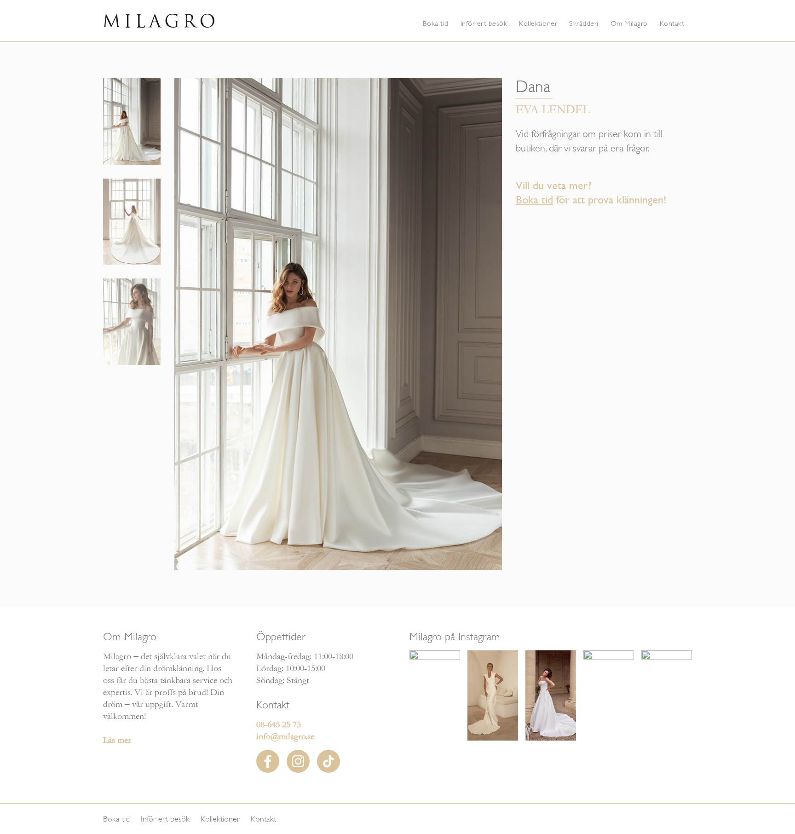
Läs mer (117, 740)
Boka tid (436, 23)
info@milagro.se (285, 736)
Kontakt (672, 23)
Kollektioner (538, 23)
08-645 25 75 (278, 724)
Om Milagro (629, 23)
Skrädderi (584, 23)
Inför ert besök (484, 23)
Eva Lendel (553, 109)
